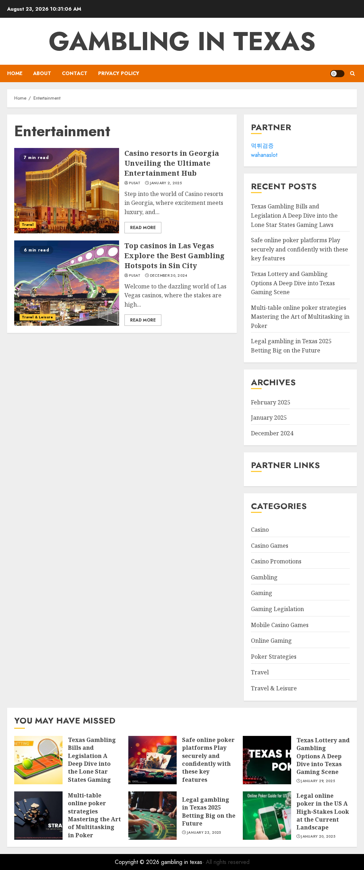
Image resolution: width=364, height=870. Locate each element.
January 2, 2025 (166, 183)
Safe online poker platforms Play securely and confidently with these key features (299, 249)
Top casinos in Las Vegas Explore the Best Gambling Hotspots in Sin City (174, 255)
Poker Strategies (273, 657)
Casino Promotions (276, 561)
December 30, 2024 (168, 275)
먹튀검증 (262, 146)
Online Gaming (271, 640)
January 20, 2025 (318, 836)
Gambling (264, 577)
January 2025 (269, 417)
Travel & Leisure (37, 317)
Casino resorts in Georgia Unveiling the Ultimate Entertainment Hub (171, 163)
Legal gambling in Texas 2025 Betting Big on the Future (208, 811)
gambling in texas (182, 41)
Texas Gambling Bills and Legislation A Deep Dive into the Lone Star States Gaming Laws (294, 215)
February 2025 (270, 402)
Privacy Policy (118, 73)
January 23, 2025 (204, 832)
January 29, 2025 (318, 781)
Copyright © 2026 (138, 862)
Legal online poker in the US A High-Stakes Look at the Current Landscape (322, 812)
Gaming (261, 593)
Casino (260, 530)
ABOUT (42, 73)
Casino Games (269, 546)
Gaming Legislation (277, 609)
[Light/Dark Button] (337, 73)
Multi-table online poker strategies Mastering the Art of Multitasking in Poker (300, 317)
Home (14, 73)
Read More (143, 227)
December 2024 (272, 433)
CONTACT (74, 73)
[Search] (352, 73)
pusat (134, 183)
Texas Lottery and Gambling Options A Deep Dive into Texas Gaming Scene (293, 283)
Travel (28, 224)
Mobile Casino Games (280, 625)
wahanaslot (264, 155)
